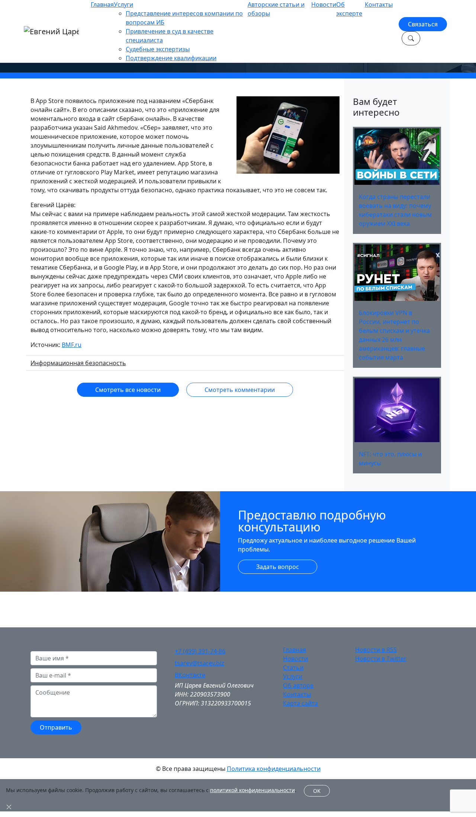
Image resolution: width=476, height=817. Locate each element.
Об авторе (298, 685)
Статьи (293, 667)
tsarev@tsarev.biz (199, 663)
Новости (323, 4)
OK (317, 790)
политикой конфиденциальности (252, 790)
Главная (102, 4)
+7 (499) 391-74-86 (200, 651)
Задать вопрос (277, 567)
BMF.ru (71, 345)
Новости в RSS (376, 650)
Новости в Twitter (380, 658)
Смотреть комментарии (240, 390)
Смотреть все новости (128, 390)
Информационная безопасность (78, 363)
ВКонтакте (190, 675)
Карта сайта (300, 703)
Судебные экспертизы (158, 49)
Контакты (379, 4)
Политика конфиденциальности (274, 769)
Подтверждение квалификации (171, 58)
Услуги (123, 4)
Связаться (423, 24)
